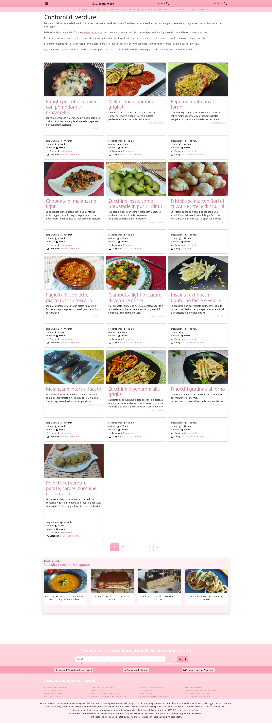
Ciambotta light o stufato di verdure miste (135, 297)
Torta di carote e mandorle (197, 696)
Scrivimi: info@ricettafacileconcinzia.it (74, 670)
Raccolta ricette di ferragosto (67, 564)
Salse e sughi (171, 9)
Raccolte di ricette (52, 561)
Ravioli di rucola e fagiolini (150, 687)
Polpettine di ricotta (53, 693)
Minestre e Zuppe (91, 9)
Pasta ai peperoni (52, 690)
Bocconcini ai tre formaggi (197, 693)
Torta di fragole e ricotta (149, 690)
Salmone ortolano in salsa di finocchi (108, 696)
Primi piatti (121, 9)
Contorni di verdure (69, 154)
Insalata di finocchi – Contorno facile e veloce (196, 297)
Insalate (76, 9)
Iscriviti (183, 659)
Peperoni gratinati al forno (192, 104)
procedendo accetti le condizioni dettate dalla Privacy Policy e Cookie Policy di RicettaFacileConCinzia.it (137, 663)
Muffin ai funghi (145, 693)
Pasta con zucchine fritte (102, 687)
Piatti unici (108, 9)
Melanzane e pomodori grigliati (132, 104)
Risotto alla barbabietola (55, 687)
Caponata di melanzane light (71, 203)
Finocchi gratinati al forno (198, 389)
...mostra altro (93, 128)
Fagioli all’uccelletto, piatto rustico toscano (69, 297)
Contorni (150, 9)
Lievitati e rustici (187, 9)
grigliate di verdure (91, 32)
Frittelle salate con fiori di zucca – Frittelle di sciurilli (197, 203)
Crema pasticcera (99, 690)
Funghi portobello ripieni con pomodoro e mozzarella (72, 106)
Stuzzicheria (204, 9)
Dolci (159, 9)
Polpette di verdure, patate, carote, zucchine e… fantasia (71, 488)
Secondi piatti (136, 9)
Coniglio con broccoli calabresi (152, 696)
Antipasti (65, 9)
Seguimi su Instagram (137, 670)
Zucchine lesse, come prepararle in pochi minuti (135, 203)
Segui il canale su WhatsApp (199, 670)
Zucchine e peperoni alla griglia (134, 391)
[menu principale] (46, 3)
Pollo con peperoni (193, 687)
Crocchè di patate (52, 696)
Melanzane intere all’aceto (73, 389)
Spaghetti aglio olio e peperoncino (200, 690)
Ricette (188, 248)
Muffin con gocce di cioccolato (105, 693)
